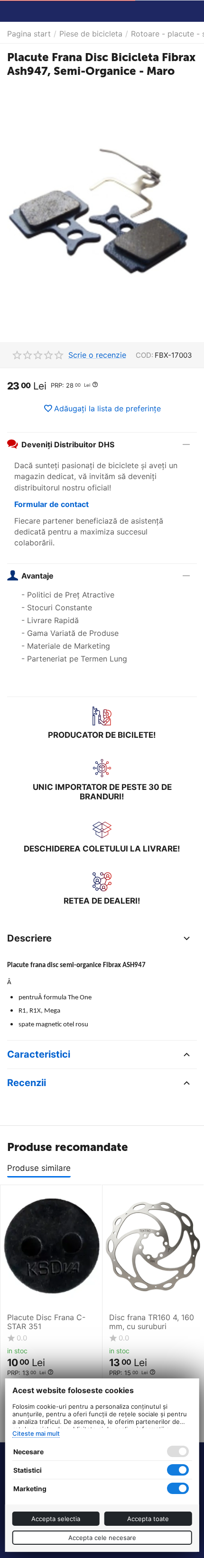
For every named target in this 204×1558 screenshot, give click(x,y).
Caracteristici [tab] (38, 1054)
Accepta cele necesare (102, 1537)
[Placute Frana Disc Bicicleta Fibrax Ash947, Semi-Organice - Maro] (102, 213)
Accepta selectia (55, 1518)
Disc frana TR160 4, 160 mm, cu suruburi (151, 1322)
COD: (144, 355)
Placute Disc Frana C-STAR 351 (46, 1322)
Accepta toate (148, 1518)
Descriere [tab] (29, 938)
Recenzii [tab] (26, 1082)
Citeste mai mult (36, 1433)
